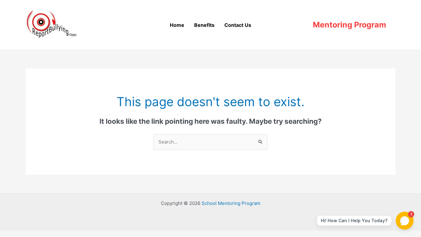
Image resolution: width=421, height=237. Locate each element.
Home (177, 25)
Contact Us (237, 25)
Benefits (204, 25)
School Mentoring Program (231, 203)
